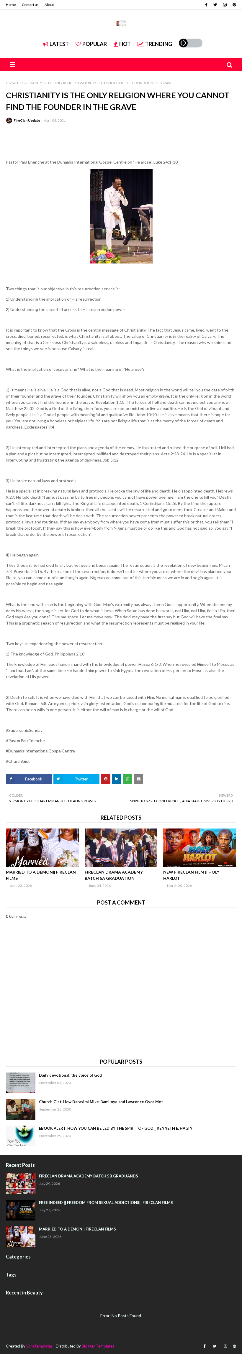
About (49, 4)
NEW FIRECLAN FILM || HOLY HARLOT (191, 875)
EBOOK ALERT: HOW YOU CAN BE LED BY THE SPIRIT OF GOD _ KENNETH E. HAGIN (115, 1128)
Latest (59, 44)
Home (11, 4)
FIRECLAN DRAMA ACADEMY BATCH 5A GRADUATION (114, 875)
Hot (125, 44)
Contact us (30, 4)
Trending (158, 44)
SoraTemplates (39, 1346)
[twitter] (215, 4)
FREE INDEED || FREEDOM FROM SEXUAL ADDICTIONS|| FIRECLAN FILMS (106, 1202)
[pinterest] (233, 4)
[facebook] (206, 4)
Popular (94, 44)
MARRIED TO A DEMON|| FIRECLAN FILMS (41, 875)
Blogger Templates (98, 1346)
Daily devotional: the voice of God (70, 1075)
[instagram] (225, 4)
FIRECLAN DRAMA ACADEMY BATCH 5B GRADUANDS (88, 1176)
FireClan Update (27, 120)
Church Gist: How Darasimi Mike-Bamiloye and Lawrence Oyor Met (101, 1101)
